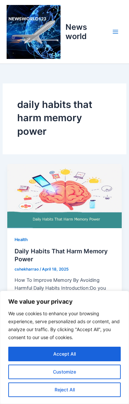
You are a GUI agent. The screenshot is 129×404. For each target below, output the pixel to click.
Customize (64, 372)
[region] (64, 347)
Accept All (64, 354)
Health (21, 239)
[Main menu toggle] (115, 32)
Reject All (65, 389)
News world (76, 31)
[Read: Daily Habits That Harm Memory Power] (64, 196)
